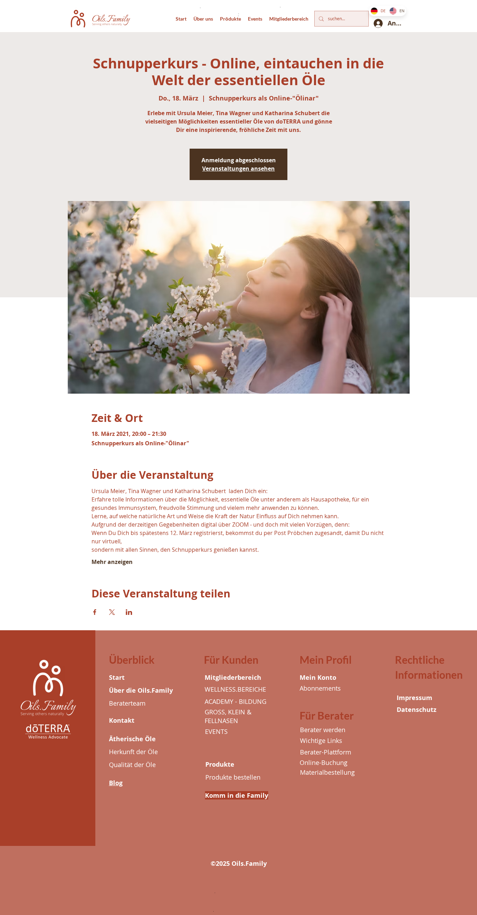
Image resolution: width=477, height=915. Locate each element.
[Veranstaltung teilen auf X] (112, 612)
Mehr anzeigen (112, 562)
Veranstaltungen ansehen (238, 168)
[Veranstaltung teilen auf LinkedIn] (129, 612)
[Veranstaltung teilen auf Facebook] (94, 612)
